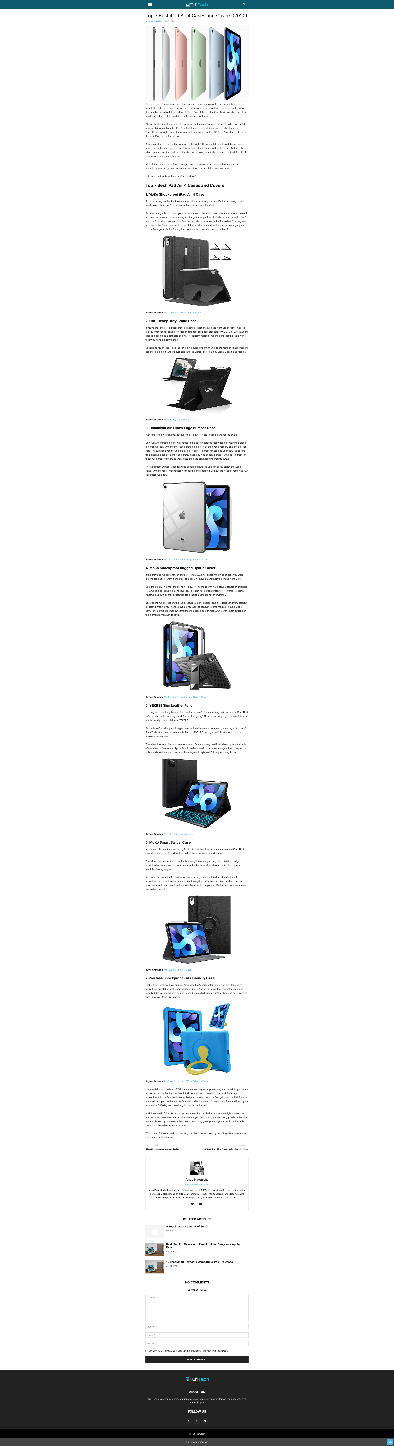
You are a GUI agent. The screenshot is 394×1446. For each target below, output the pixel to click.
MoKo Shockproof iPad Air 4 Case (182, 312)
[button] (150, 4)
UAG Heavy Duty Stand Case (179, 419)
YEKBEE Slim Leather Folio (178, 834)
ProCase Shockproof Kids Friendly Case (186, 1081)
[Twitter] (192, 1204)
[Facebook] (189, 1420)
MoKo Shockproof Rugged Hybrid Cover (186, 697)
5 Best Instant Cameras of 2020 (162, 1149)
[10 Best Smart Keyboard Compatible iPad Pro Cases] (154, 1267)
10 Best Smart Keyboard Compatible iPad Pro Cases (199, 1261)
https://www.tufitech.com (197, 1184)
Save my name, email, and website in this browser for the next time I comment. (188, 1350)
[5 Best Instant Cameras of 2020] (154, 1232)
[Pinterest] (197, 1420)
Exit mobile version (197, 1442)
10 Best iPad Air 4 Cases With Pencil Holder (226, 1149)
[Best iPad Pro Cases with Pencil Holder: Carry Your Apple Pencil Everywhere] (154, 1250)
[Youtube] (200, 1204)
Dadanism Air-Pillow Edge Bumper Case (186, 559)
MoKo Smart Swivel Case (177, 969)
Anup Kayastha (155, 21)
